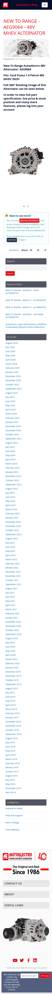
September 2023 (13, 484)
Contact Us (13, 883)
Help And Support (14, 815)
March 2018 (11, 759)
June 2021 (10, 596)
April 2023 (11, 505)
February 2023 (13, 513)
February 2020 (13, 663)
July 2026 (10, 347)
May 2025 (10, 405)
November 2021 (13, 575)
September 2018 (13, 734)
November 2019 (13, 675)
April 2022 (11, 555)
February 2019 (13, 713)
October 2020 (12, 630)
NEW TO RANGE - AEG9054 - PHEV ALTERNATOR (22, 291)
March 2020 (11, 659)
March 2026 (11, 363)
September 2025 (13, 388)
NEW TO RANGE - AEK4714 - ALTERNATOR (26, 300)
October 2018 (12, 730)
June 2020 (10, 646)
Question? (14, 250)
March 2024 (11, 463)
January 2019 (12, 717)
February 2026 (13, 367)
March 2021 (11, 609)
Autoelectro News (14, 808)
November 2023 (13, 476)
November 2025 (13, 380)
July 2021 (10, 592)
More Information (29, 976)
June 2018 (10, 746)
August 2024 (12, 442)
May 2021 (10, 601)
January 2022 (12, 567)
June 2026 (10, 351)
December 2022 (13, 521)
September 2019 (13, 684)
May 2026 (10, 355)
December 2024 (13, 426)
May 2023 (10, 501)
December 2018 (13, 721)
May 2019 (10, 700)
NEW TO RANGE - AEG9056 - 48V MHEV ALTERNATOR (25, 315)
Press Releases (12, 829)
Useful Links (13, 905)
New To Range (12, 822)
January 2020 (12, 667)
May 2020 (10, 650)
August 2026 (12, 343)
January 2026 (12, 372)
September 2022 (13, 534)
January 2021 (12, 617)
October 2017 (12, 771)
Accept (47, 976)
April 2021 (11, 605)
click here (12, 240)
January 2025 (12, 422)
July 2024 (10, 446)
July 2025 (10, 397)
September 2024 (13, 438)
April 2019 (11, 704)
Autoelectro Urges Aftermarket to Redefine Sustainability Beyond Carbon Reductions (26, 325)
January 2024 (12, 472)
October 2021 (12, 580)
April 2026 (11, 359)
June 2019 (10, 696)
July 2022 (10, 542)
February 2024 (13, 467)
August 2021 (12, 588)
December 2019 (13, 671)
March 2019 (11, 709)
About (9, 894)
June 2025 (10, 401)
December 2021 (13, 571)
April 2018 (11, 755)
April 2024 (11, 459)
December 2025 (13, 376)
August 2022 (12, 538)
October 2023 (12, 480)
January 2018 (12, 767)
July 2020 (10, 642)
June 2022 (10, 546)
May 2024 (10, 455)
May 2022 (10, 551)
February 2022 (13, 563)
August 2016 (12, 775)
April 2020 (11, 655)
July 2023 (10, 492)
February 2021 (13, 613)
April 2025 (11, 409)
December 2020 (13, 621)
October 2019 (12, 680)
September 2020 (13, 634)
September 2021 (13, 584)
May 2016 (10, 784)
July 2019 (10, 692)
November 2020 (13, 626)
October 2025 (12, 384)
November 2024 (13, 430)
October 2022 (12, 530)
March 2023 (11, 509)
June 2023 (10, 497)
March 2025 (11, 413)
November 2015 (13, 788)
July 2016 (10, 779)
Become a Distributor (29, 220)
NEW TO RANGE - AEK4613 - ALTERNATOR (26, 307)
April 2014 (11, 792)
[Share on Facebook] (38, 250)
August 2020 (12, 638)
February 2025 (13, 417)
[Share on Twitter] (45, 250)
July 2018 (10, 742)
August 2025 (12, 392)
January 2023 (12, 517)
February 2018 (13, 763)
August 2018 (12, 738)
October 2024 (12, 434)
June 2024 (10, 451)
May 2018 (10, 750)
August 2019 (12, 688)
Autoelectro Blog (26, 4)
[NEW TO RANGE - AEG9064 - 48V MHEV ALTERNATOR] (26, 56)
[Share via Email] (31, 250)
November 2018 (13, 725)
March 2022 (11, 559)
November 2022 (13, 526)
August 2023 (12, 488)
